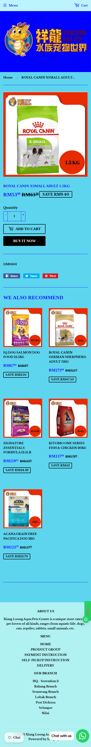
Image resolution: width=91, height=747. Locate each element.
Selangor (45, 708)
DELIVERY (45, 665)
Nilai (45, 713)
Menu (13, 5)
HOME (45, 644)
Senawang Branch (45, 692)
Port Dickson (45, 702)
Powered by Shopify (43, 739)
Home (8, 77)
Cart (84, 5)
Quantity (10, 208)
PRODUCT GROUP (45, 649)
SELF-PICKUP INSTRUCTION (45, 660)
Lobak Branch (45, 697)
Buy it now (24, 241)
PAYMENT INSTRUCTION (46, 655)
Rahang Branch (45, 686)
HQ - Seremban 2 (46, 681)
